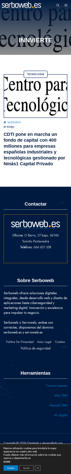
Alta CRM (60, 395)
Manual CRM (58, 405)
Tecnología (35, 74)
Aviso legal (44, 342)
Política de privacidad (19, 342)
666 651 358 (42, 247)
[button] (58, 5)
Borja (10, 127)
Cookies (60, 342)
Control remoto (56, 385)
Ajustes (26, 468)
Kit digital (60, 415)
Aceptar (10, 468)
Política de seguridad (35, 348)
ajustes (6, 461)
